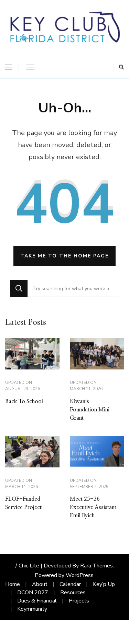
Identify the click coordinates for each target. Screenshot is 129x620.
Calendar (70, 584)
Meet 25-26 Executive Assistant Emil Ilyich (93, 507)
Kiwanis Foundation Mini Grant (89, 410)
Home (12, 584)
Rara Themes (96, 565)
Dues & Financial (37, 601)
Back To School (24, 401)
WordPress (80, 575)
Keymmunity (32, 609)
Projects (79, 601)
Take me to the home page (64, 256)
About (39, 584)
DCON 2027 (32, 592)
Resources (73, 592)
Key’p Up (104, 584)
